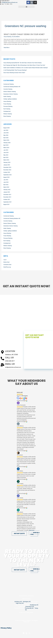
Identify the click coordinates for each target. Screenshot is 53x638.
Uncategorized (6, 111)
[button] (26, 7)
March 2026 (6, 140)
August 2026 (6, 127)
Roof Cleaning (6, 109)
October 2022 (6, 172)
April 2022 (5, 184)
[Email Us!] (2, 365)
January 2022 (6, 192)
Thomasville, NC (29, 608)
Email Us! (10, 364)
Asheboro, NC (18, 601)
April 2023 (5, 157)
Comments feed (7, 264)
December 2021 (7, 194)
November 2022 (7, 169)
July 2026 (5, 130)
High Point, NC (20, 603)
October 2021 (6, 199)
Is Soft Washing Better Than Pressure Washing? (15, 70)
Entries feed (6, 262)
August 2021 (6, 204)
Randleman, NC (34, 605)
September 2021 (7, 202)
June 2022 (6, 182)
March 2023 (6, 160)
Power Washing (7, 104)
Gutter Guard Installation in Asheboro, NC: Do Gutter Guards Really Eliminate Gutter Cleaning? (25, 67)
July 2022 (5, 179)
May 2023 (5, 155)
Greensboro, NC (29, 606)
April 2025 (5, 145)
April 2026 (5, 137)
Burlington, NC (27, 601)
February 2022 (6, 189)
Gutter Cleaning (7, 96)
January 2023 (6, 165)
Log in (4, 259)
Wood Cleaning (7, 116)
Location (10, 351)
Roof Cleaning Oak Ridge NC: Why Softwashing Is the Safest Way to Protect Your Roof (24, 65)
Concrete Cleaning (7, 89)
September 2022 (7, 174)
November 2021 (7, 197)
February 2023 (6, 162)
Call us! (9, 357)
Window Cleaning (7, 113)
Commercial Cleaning (8, 84)
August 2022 (6, 177)
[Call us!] (2, 358)
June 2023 (6, 152)
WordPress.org (7, 267)
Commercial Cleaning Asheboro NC (11, 86)
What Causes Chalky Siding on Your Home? (24, 34)
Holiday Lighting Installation (10, 99)
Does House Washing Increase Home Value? (14, 72)
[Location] (2, 352)
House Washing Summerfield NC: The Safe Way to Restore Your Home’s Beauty (22, 62)
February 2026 (6, 142)
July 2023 (5, 150)
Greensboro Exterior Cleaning (10, 94)
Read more (31, 530)
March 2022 (6, 187)
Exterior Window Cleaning (9, 91)
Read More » (7, 47)
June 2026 (6, 132)
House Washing (7, 36)
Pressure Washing (7, 106)
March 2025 (6, 147)
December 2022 (7, 167)
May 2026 (5, 135)
